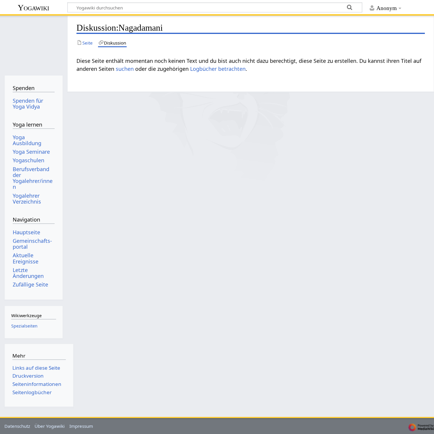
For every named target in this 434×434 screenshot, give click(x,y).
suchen (125, 68)
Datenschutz (17, 426)
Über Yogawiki (50, 426)
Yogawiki (33, 7)
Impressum (81, 426)
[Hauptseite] (33, 43)
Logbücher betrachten (218, 68)
